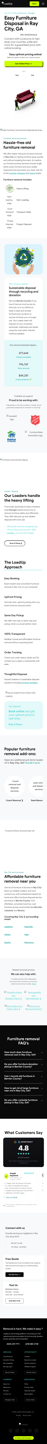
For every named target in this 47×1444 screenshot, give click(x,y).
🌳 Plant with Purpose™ (23, 1438)
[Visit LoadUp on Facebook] (11, 1431)
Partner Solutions (30, 1363)
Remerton (29, 942)
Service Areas (9, 1372)
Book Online (30, 1400)
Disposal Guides (29, 1391)
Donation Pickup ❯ (13, 998)
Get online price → (23, 64)
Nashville (28, 926)
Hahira (7, 934)
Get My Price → (14, 1274)
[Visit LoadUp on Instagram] (17, 1431)
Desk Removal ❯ (39, 800)
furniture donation (29, 682)
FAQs (26, 1384)
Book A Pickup (15, 724)
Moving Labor (8, 1367)
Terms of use (27, 1415)
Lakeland (8, 926)
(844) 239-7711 (13, 1344)
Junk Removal (8, 1356)
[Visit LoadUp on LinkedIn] (36, 1431)
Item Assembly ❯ (33, 998)
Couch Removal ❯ (14, 800)
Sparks (7, 942)
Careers (27, 1356)
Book (34, 4)
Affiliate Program (30, 1367)
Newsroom (6, 1387)
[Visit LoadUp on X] (23, 1431)
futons (32, 173)
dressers (21, 173)
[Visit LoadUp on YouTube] (30, 1431)
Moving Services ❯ (33, 1009)
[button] (23, 1053)
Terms (34, 984)
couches (13, 173)
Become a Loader (30, 1360)
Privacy (18, 1415)
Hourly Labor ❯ (13, 1009)
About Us (6, 1384)
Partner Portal (31, 1372)
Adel (26, 934)
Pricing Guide (28, 1387)
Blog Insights (28, 1394)
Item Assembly (8, 1363)
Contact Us (7, 1394)
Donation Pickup (8, 1360)
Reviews (6, 1391)
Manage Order (10, 1400)
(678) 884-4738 (14, 1301)
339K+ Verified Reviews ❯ (28, 35)
